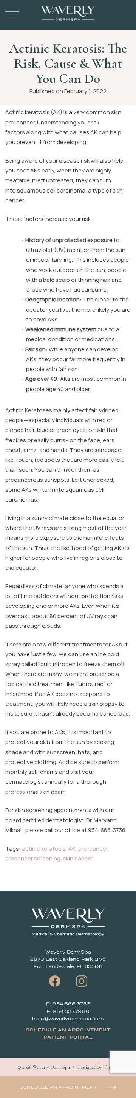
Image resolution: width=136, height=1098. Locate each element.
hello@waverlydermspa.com (68, 1018)
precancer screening (32, 858)
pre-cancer (93, 849)
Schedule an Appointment (68, 1030)
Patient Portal (67, 1037)
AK (72, 849)
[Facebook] (55, 981)
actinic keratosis (44, 849)
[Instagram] (81, 981)
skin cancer (78, 858)
